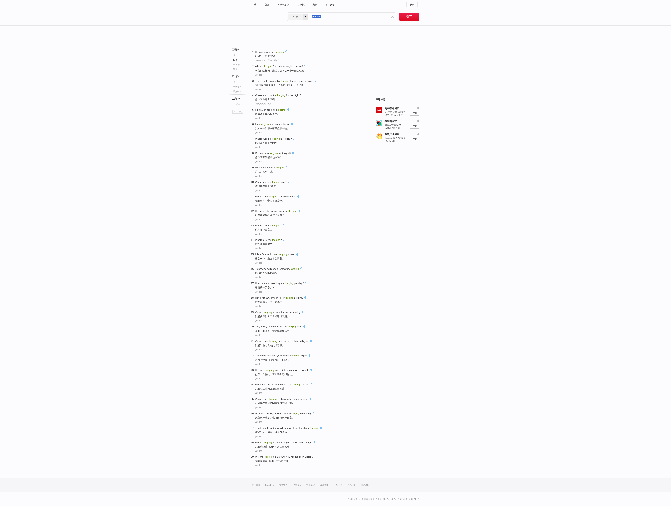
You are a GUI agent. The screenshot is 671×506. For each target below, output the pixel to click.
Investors (269, 485)
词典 (254, 4)
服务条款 (377, 499)
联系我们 (338, 485)
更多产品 (330, 4)
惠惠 (314, 4)
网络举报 (365, 485)
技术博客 (310, 485)
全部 (235, 55)
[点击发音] (286, 52)
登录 (412, 4)
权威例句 (236, 98)
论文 (235, 69)
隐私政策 (368, 499)
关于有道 (256, 485)
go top (238, 105)
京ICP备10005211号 (409, 499)
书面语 (236, 64)
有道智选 (283, 485)
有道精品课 (283, 4)
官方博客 (297, 485)
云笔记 (301, 4)
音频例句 (237, 87)
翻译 (266, 4)
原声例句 (236, 76)
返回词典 (237, 111)
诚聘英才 (324, 485)
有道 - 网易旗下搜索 (266, 16)
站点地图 (351, 485)
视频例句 (237, 91)
